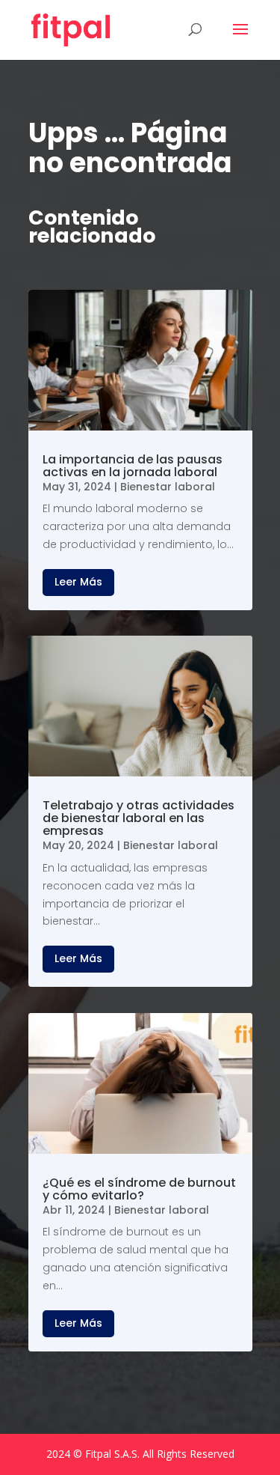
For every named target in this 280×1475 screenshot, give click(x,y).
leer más (78, 581)
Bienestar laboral (167, 486)
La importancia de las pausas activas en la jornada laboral (133, 466)
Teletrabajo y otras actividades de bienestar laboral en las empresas (138, 818)
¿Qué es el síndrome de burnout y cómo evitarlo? (139, 1189)
